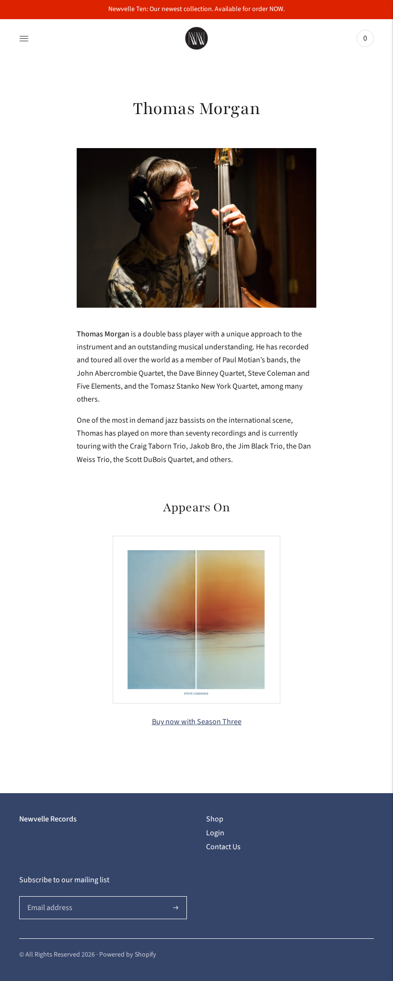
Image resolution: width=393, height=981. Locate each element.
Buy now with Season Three (197, 721)
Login (215, 833)
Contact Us (223, 847)
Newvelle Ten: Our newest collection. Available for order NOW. (196, 9)
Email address (49, 896)
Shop (214, 819)
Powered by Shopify (127, 954)
